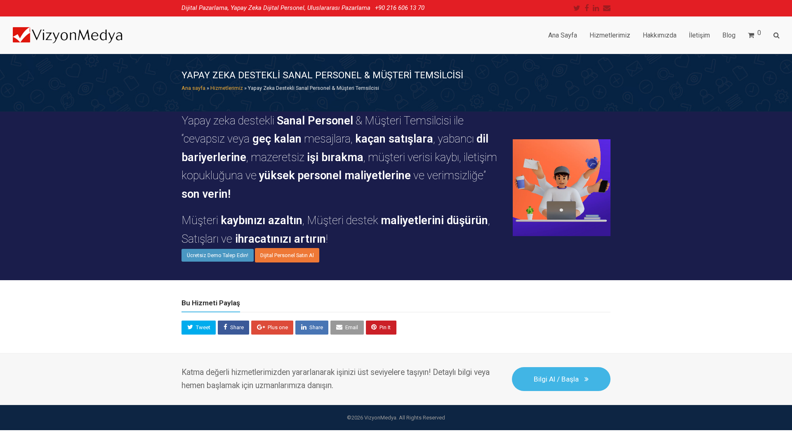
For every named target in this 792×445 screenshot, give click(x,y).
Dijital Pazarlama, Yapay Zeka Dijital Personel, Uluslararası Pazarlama (276, 8)
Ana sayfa (193, 88)
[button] (199, 328)
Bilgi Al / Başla (556, 379)
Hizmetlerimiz (226, 88)
